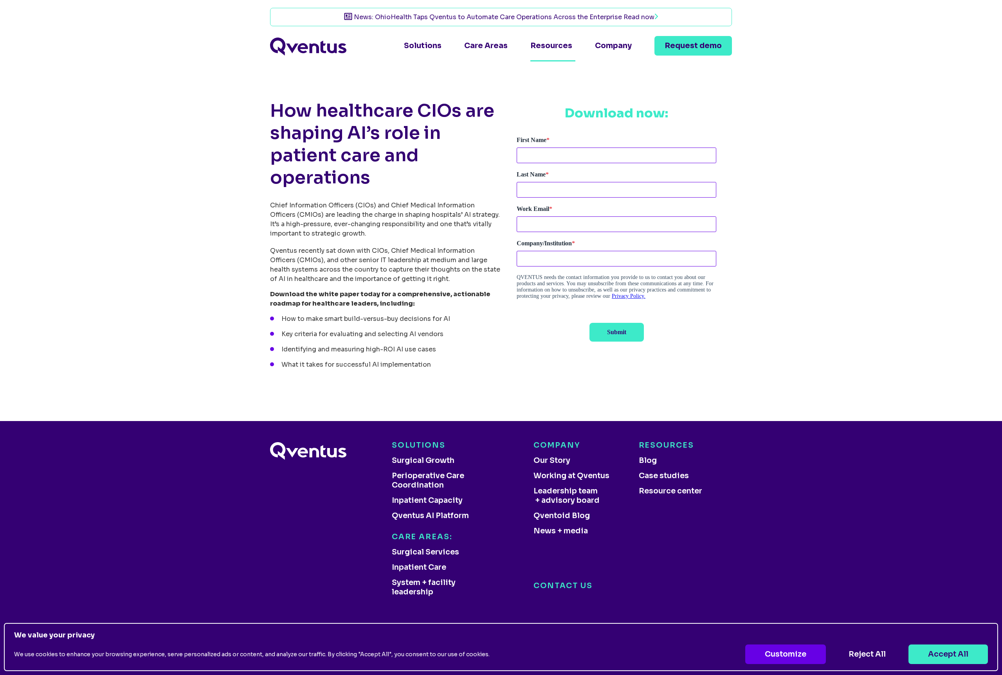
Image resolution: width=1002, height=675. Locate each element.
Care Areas (486, 45)
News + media (560, 531)
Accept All (948, 654)
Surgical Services (425, 552)
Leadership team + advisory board (566, 495)
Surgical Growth (423, 460)
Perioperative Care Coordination (428, 480)
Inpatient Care (419, 567)
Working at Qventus (571, 476)
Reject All (867, 654)
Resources (551, 45)
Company (613, 45)
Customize (785, 654)
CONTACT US (563, 585)
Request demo (693, 45)
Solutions (423, 45)
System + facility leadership (424, 587)
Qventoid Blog (561, 515)
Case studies (664, 476)
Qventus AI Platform (430, 515)
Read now (639, 17)
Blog (648, 460)
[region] (501, 647)
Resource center (670, 491)
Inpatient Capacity (427, 500)
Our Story (551, 460)
